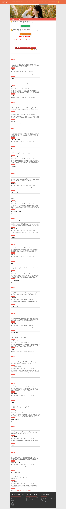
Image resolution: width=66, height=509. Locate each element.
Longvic (13, 112)
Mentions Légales (43, 501)
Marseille (12, 498)
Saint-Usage (14, 481)
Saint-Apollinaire (15, 130)
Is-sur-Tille (13, 183)
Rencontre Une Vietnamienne (15, 39)
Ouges (12, 454)
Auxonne (13, 121)
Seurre (12, 263)
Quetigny (13, 95)
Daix (12, 428)
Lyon (11, 499)
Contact (42, 500)
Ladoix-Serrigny (14, 306)
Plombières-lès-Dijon (16, 220)
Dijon (12, 52)
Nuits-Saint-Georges (16, 139)
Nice (11, 501)
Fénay (12, 376)
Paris (11, 497)
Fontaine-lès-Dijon (15, 104)
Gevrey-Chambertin (15, 201)
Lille (11, 506)
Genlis (12, 148)
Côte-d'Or (26, 62)
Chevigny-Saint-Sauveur (17, 86)
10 (23, 490)
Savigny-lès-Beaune (16, 462)
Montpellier (12, 503)
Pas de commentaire (31, 62)
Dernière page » (29, 490)
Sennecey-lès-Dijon (15, 271)
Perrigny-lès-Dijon (15, 323)
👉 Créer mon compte (25, 34)
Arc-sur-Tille (14, 228)
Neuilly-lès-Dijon (15, 315)
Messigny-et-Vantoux (16, 366)
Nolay (12, 402)
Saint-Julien (14, 393)
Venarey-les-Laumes (16, 211)
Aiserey (13, 445)
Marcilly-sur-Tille (15, 340)
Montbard (13, 166)
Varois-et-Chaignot (15, 289)
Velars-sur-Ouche (15, 332)
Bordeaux (12, 505)
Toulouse (12, 500)
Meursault (13, 410)
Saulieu (13, 237)
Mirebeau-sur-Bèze (15, 280)
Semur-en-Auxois (15, 192)
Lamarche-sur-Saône (16, 472)
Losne (12, 349)
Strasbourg (12, 504)
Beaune (13, 61)
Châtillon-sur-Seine (15, 156)
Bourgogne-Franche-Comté (24, 39)
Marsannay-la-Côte (15, 175)
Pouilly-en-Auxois (15, 419)
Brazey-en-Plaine (15, 246)
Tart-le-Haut (14, 436)
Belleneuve (13, 358)
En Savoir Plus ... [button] (7, 2)
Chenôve (13, 69)
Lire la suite (13, 59)
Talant (12, 78)
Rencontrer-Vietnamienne (15, 62)
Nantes (12, 502)
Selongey (13, 254)
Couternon (13, 297)
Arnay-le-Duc (14, 385)
